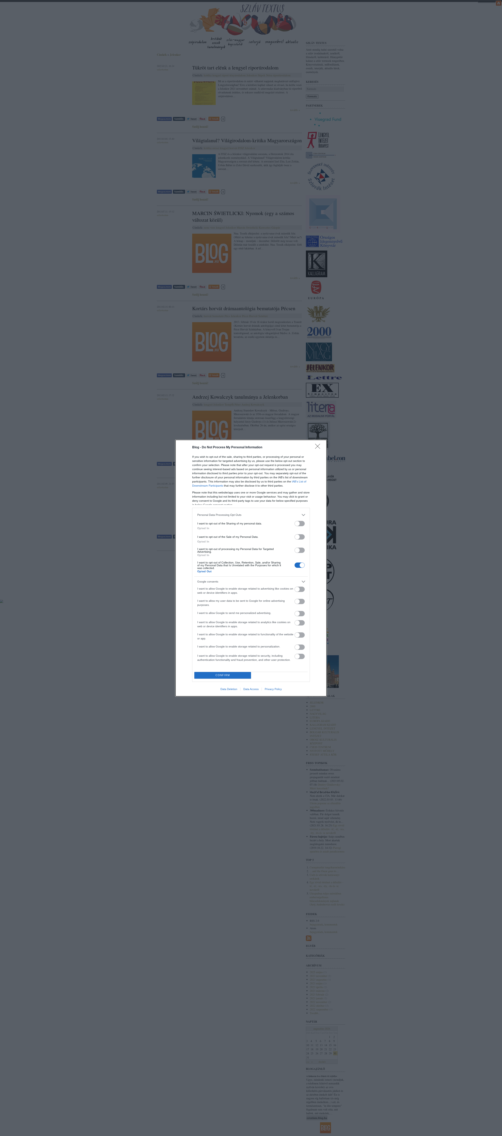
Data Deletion (228, 689)
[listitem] (251, 515)
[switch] (300, 523)
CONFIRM (223, 675)
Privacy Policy (273, 689)
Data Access (251, 689)
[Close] (319, 447)
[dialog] (251, 568)
